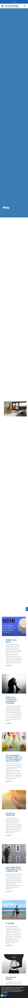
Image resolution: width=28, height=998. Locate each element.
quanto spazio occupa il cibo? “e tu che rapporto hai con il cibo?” (14, 758)
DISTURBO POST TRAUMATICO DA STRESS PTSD (13, 869)
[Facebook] (13, 2)
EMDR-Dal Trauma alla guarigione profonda (11, 700)
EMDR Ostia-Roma (11, 641)
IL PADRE (10, 923)
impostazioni (4, 992)
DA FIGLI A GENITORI (10, 814)
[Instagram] (15, 2)
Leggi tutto (9, 665)
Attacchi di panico (11, 978)
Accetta (4, 995)
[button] (24, 5)
